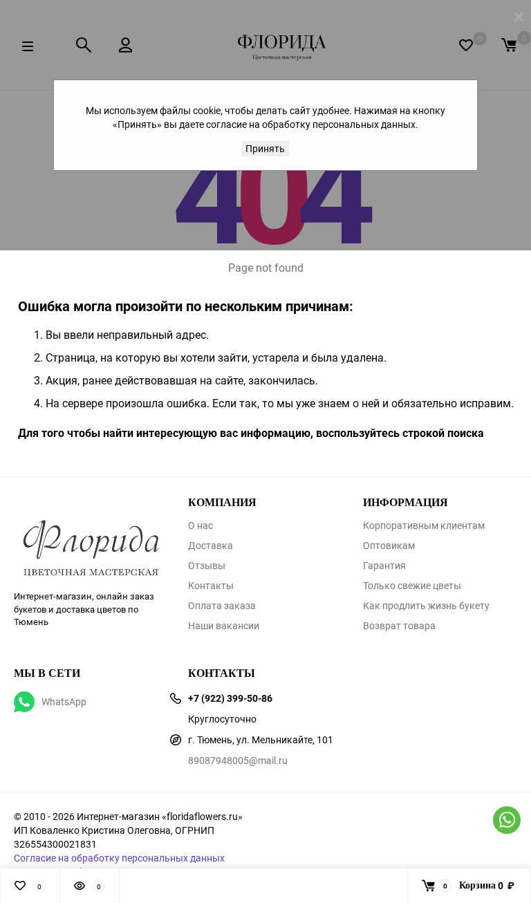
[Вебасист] (90, 529)
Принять (265, 148)
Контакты (211, 585)
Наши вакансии (223, 626)
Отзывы (206, 565)
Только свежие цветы (412, 585)
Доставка (210, 545)
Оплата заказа (222, 606)
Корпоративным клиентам (424, 525)
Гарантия (384, 565)
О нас (200, 525)
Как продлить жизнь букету (426, 606)
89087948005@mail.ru (238, 760)
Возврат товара (399, 626)
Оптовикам (389, 545)
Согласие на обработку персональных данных (119, 857)
